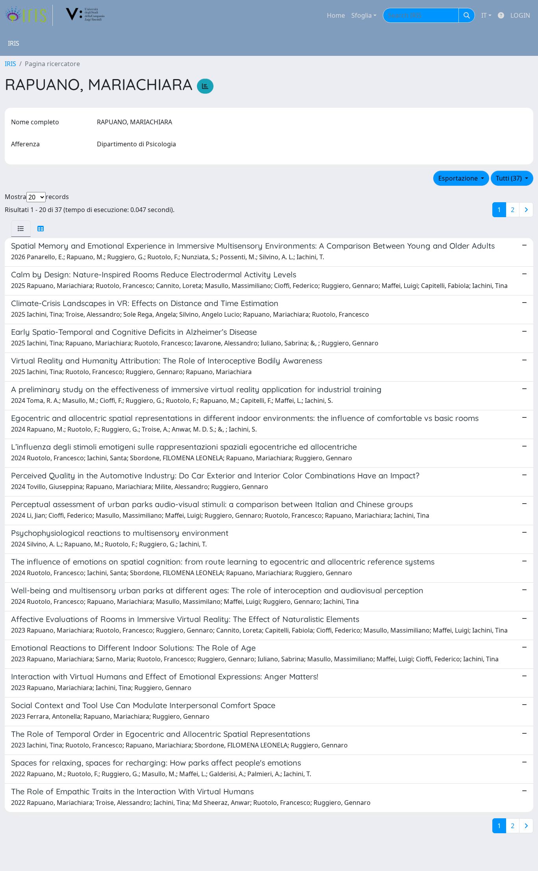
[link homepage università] (85, 15)
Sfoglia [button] (361, 15)
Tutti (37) (509, 178)
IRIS (10, 63)
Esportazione (458, 178)
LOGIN (520, 15)
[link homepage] (29, 15)
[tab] (21, 228)
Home (336, 15)
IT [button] (484, 15)
